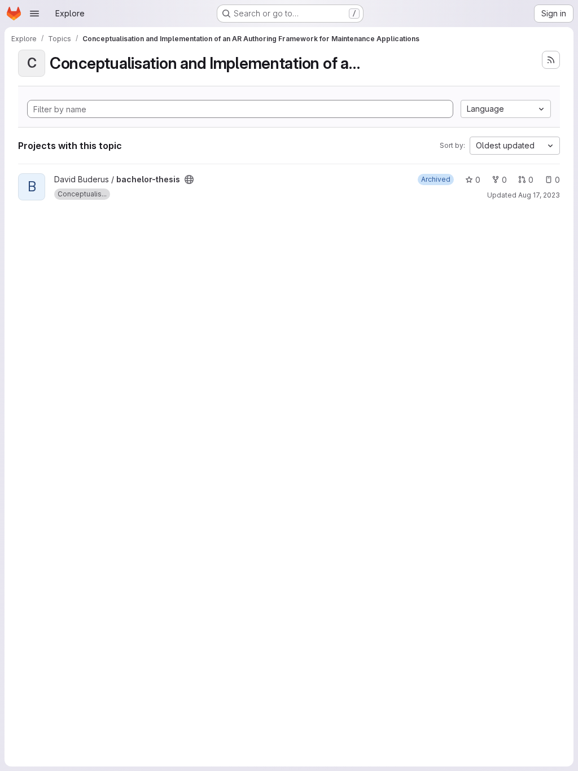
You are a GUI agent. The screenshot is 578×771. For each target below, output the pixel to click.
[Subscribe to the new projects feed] (551, 60)
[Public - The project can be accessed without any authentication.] (189, 179)
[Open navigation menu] (34, 14)
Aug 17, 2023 (539, 195)
